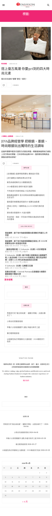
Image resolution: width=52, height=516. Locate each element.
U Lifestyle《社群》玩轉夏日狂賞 (19, 266)
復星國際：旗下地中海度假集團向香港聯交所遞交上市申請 (26, 234)
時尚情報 (4, 63)
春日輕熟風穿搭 (13, 333)
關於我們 (26, 381)
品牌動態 (10, 136)
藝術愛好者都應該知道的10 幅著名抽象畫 (23, 202)
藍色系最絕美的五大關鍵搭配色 (19, 182)
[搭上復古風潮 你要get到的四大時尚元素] (26, 43)
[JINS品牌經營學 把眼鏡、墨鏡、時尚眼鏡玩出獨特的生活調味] (26, 113)
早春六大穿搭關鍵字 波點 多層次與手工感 (23, 327)
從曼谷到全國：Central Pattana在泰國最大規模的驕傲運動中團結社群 (25, 273)
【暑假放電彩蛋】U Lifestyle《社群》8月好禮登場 (25, 249)
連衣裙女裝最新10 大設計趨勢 (19, 212)
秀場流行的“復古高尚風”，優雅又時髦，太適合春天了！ (23, 424)
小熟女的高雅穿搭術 (15, 321)
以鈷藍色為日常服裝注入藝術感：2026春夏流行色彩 (21, 450)
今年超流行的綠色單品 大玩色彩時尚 (21, 191)
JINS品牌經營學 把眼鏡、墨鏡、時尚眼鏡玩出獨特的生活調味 (24, 143)
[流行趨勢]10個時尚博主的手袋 (19, 178)
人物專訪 (4, 136)
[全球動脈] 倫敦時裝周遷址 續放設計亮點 (23, 174)
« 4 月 (25, 501)
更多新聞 (8, 279)
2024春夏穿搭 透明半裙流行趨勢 (20, 186)
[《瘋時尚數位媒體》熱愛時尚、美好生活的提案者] (26, 5)
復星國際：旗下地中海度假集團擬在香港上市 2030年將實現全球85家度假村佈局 (26, 242)
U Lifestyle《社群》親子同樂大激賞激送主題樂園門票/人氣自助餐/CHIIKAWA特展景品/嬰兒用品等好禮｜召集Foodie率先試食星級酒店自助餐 (26, 257)
